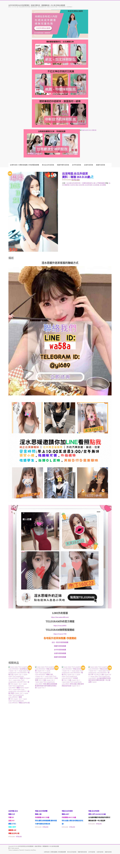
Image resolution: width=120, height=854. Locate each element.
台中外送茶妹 (76, 165)
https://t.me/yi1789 (60, 634)
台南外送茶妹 (88, 165)
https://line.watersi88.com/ (60, 617)
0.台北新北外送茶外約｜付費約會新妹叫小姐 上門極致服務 (85, 183)
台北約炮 (96, 185)
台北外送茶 (89, 185)
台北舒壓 (103, 185)
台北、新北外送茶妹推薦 (60, 642)
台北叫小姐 (74, 185)
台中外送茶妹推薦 (60, 650)
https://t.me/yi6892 (60, 626)
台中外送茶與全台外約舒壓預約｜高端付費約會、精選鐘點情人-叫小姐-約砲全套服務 (36, 5)
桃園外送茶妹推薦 (60, 646)
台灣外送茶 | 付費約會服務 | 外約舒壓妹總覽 (24, 165)
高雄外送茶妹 (100, 165)
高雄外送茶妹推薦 (60, 657)
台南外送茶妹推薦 (60, 653)
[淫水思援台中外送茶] (60, 267)
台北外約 (81, 185)
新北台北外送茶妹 (48, 165)
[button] (54, 175)
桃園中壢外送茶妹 (63, 165)
